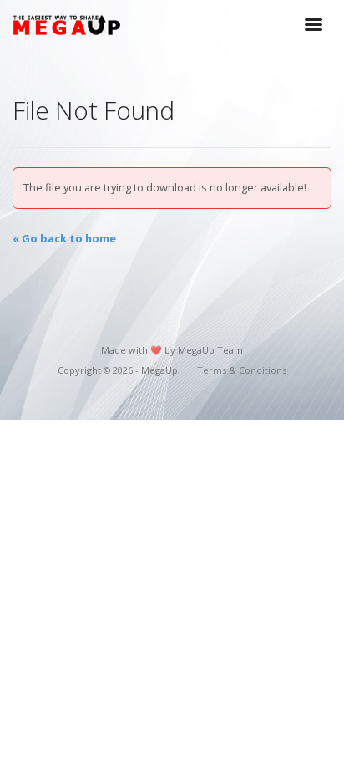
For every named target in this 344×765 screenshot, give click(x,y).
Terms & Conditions (241, 370)
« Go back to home (64, 238)
